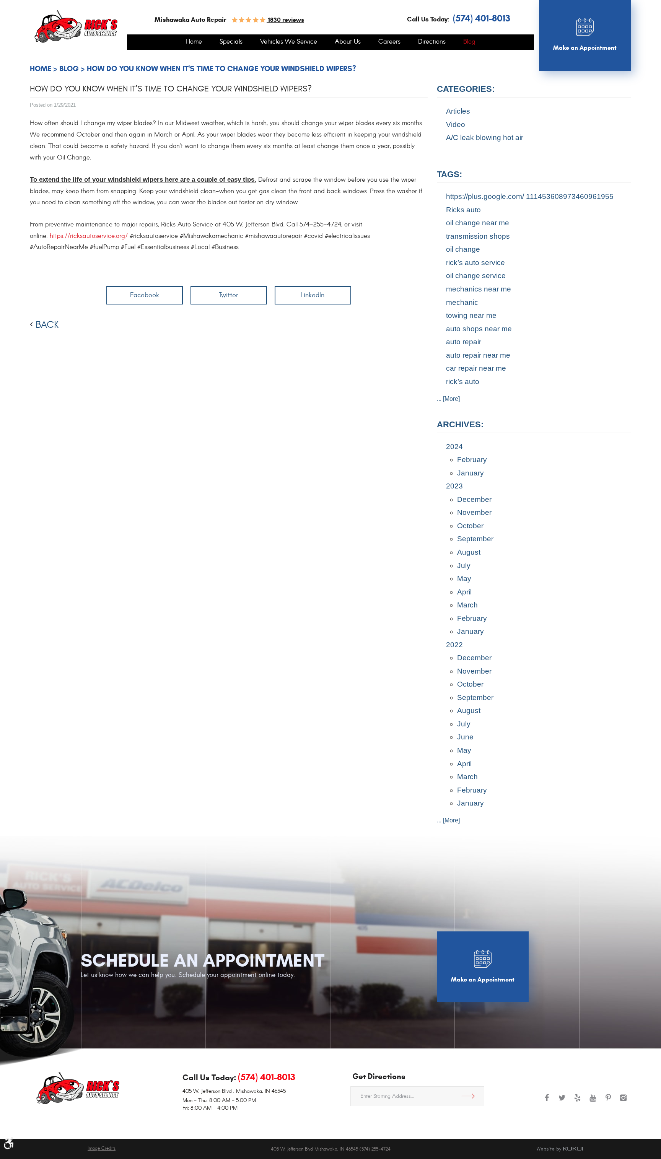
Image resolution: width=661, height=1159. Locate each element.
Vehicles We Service (288, 42)
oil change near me (477, 223)
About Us (348, 42)
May (464, 579)
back (47, 324)
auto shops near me (479, 329)
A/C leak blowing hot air (484, 137)
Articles (458, 111)
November (474, 512)
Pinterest (608, 1101)
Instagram (623, 1101)
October (470, 526)
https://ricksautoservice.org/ (89, 236)
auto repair (463, 342)
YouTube (593, 1101)
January (470, 473)
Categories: (466, 89)
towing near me (471, 315)
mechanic (462, 302)
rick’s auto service (475, 263)
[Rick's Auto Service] (76, 27)
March (467, 605)
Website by (559, 1149)
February (472, 460)
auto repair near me (478, 355)
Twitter (228, 295)
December (474, 499)
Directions (432, 42)
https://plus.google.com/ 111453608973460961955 (530, 196)
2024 (454, 447)
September (475, 539)
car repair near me (476, 368)
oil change (463, 249)
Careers (389, 42)
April (464, 592)
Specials (231, 42)
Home (194, 42)
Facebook (144, 295)
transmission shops (478, 236)
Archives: (460, 424)
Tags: (449, 174)
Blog (469, 42)
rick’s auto (462, 382)
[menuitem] (194, 42)
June (465, 737)
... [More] (448, 399)
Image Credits (102, 1148)
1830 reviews (285, 19)
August (468, 552)
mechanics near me (478, 289)
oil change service (476, 276)
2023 (454, 486)
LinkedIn (312, 295)
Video (455, 124)
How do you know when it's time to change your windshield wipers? (221, 68)
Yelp (577, 1101)
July (464, 566)
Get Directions (470, 1096)
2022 (454, 645)
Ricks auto (463, 210)
